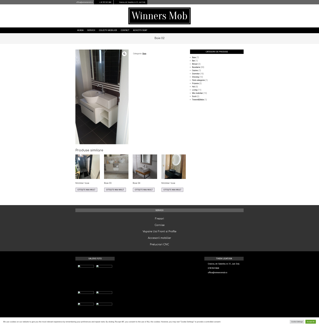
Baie (144, 53)
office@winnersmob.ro (217, 272)
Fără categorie (198, 80)
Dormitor (196, 73)
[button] (124, 54)
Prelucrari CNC (159, 244)
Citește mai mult (86, 190)
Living (194, 90)
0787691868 (213, 268)
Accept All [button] (310, 322)
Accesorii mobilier (159, 238)
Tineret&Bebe (198, 99)
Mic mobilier (197, 93)
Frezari (159, 218)
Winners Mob (159, 16)
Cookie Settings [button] (297, 322)
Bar (193, 61)
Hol (193, 86)
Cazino (195, 70)
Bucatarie (196, 67)
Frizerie (195, 83)
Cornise (159, 225)
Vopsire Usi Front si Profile (159, 231)
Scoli (194, 96)
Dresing (195, 77)
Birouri (195, 64)
